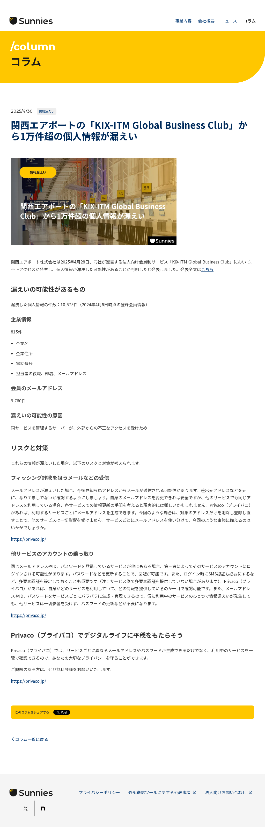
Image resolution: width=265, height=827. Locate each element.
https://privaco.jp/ (28, 539)
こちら (207, 269)
